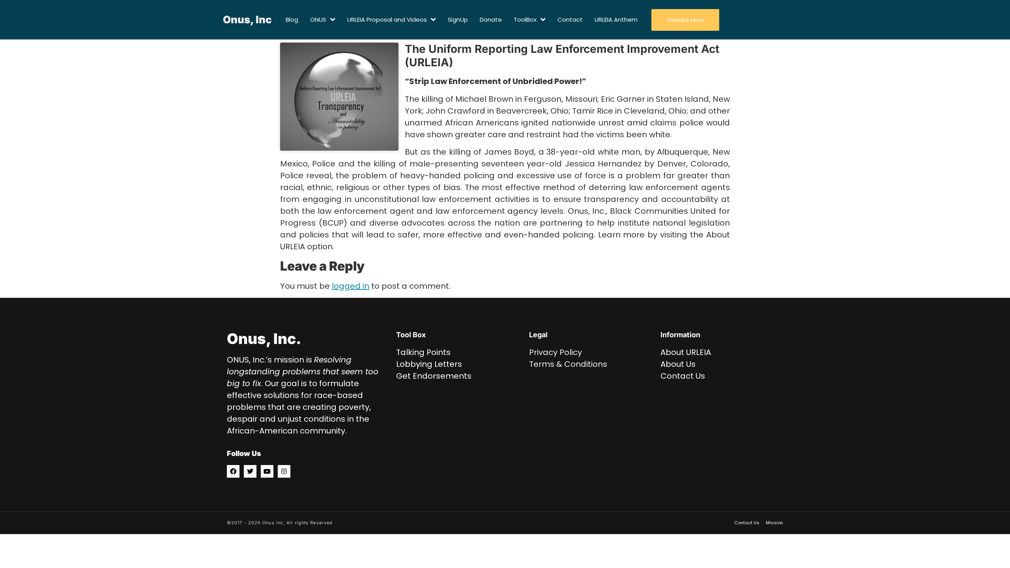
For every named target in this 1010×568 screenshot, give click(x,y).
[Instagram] (284, 471)
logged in (350, 285)
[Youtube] (267, 471)
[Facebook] (233, 471)
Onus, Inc (247, 19)
